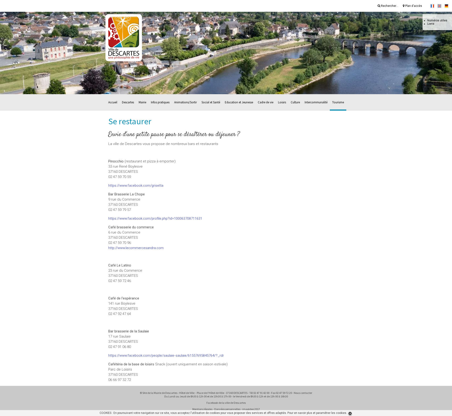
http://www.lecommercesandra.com (136, 248)
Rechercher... (389, 6)
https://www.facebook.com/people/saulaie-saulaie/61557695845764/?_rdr (166, 355)
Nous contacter (303, 393)
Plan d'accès (413, 6)
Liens (430, 23)
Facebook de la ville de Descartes (226, 402)
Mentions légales (202, 409)
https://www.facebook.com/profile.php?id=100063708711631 (155, 218)
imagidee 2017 (251, 409)
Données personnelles (227, 409)
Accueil (112, 102)
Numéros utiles (437, 20)
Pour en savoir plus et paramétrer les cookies (316, 413)
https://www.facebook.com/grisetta (135, 185)
